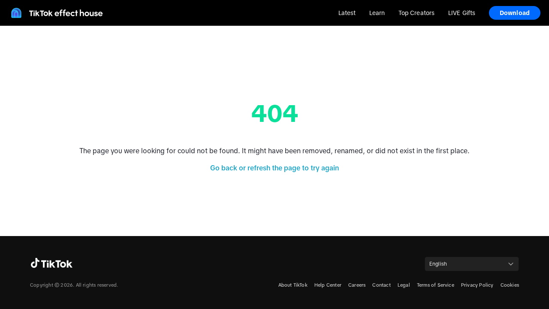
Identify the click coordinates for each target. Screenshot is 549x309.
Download (515, 12)
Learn (376, 12)
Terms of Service (435, 285)
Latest (347, 12)
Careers (356, 285)
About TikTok (293, 285)
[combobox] (472, 264)
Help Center (327, 285)
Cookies (510, 285)
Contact (381, 285)
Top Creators (416, 12)
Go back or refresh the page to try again (274, 168)
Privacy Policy (477, 285)
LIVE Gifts (461, 12)
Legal (404, 285)
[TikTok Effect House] (56, 13)
